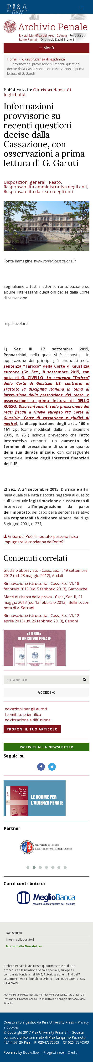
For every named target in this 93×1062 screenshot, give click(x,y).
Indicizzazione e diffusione (27, 720)
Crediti (73, 1052)
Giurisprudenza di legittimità (43, 59)
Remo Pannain (28, 40)
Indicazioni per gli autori (25, 709)
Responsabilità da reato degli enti (38, 191)
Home (12, 59)
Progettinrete (53, 1052)
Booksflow (31, 1052)
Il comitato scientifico (22, 714)
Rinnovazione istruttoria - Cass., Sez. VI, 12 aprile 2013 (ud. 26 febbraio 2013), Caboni (41, 618)
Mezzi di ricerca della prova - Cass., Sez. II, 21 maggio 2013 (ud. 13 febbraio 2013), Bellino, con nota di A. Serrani (46, 602)
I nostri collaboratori (20, 939)
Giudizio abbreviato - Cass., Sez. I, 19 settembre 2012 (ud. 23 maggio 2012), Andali (46, 573)
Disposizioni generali (25, 182)
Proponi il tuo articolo (32, 729)
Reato (55, 182)
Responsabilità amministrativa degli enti (45, 187)
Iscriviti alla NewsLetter (46, 747)
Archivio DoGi (51, 994)
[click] (84, 679)
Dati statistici (14, 933)
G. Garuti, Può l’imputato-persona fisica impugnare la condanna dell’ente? (41, 539)
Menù (48, 47)
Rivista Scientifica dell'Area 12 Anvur (43, 35)
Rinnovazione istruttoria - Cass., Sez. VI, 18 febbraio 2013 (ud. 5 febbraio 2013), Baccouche (45, 586)
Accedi (45, 692)
